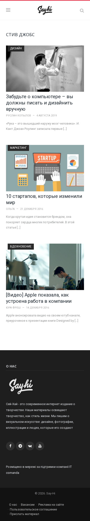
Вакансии (28, 504)
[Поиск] (82, 10)
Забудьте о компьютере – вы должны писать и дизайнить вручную (39, 103)
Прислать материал (24, 514)
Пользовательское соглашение (33, 509)
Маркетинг (18, 147)
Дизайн (16, 48)
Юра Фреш (13, 307)
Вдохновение (20, 246)
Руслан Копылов (18, 115)
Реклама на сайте (51, 504)
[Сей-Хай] (45, 10)
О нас (13, 504)
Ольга (10, 209)
